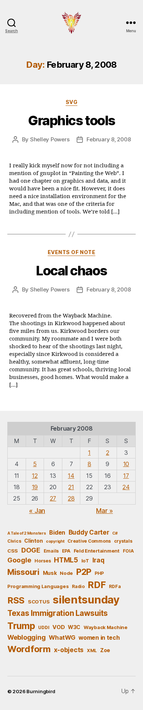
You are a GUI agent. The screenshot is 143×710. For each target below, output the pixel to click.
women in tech (99, 637)
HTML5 (66, 560)
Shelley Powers (49, 139)
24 (125, 487)
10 (126, 464)
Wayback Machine (106, 627)
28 (71, 498)
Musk (50, 573)
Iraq (98, 560)
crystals (123, 541)
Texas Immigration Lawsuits (57, 613)
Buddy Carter (89, 532)
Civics (14, 541)
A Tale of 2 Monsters (26, 533)
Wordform (29, 649)
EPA (66, 551)
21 (71, 487)
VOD (58, 627)
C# (114, 533)
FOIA (128, 551)
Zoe (105, 650)
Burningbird (40, 691)
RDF (97, 584)
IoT (85, 561)
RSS (16, 600)
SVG (72, 102)
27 (53, 498)
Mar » (104, 510)
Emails (51, 551)
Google (19, 560)
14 (71, 475)
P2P (83, 572)
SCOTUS (39, 602)
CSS (12, 551)
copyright (55, 541)
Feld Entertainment (97, 551)
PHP (99, 573)
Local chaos (71, 271)
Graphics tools (71, 120)
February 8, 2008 (109, 139)
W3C (74, 627)
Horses (42, 561)
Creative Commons (89, 541)
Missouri (23, 572)
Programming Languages (38, 586)
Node (66, 573)
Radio (78, 586)
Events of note (71, 252)
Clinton (33, 541)
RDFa (115, 586)
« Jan (37, 510)
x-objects (69, 650)
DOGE (30, 550)
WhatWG (62, 637)
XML (92, 650)
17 (126, 475)
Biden (57, 532)
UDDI (43, 627)
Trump (21, 625)
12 (34, 475)
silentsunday (86, 599)
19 (35, 487)
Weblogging (26, 637)
